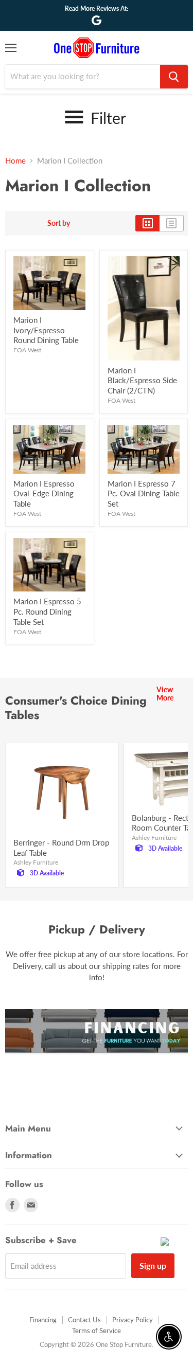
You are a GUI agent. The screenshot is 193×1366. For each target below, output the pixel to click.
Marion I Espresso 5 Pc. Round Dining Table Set (47, 611)
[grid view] (147, 223)
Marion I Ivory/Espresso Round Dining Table (46, 330)
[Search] (174, 76)
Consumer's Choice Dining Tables (76, 707)
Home (15, 160)
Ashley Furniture (35, 862)
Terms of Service (96, 1330)
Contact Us (84, 1320)
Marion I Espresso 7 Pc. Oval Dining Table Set (144, 493)
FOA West (27, 350)
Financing (43, 1320)
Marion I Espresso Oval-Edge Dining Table (44, 493)
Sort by (58, 223)
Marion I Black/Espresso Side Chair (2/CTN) (142, 380)
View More (164, 693)
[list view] (172, 223)
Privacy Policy (132, 1320)
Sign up (152, 1265)
